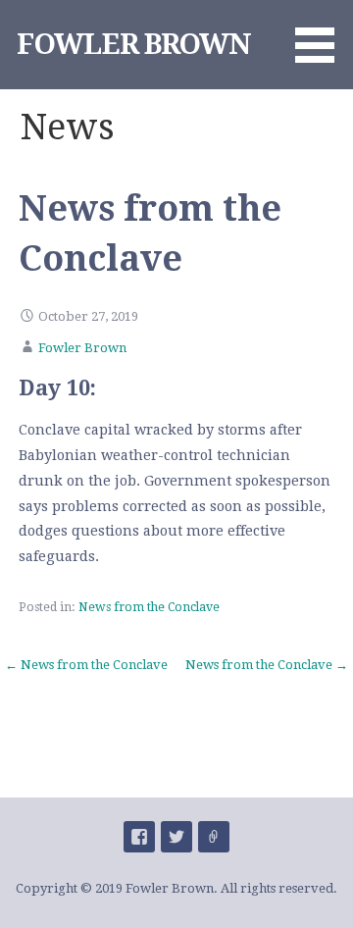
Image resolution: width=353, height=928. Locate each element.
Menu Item (139, 836)
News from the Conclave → (266, 664)
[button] (321, 35)
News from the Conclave (149, 607)
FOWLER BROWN (134, 44)
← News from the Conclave (86, 664)
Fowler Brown (82, 347)
